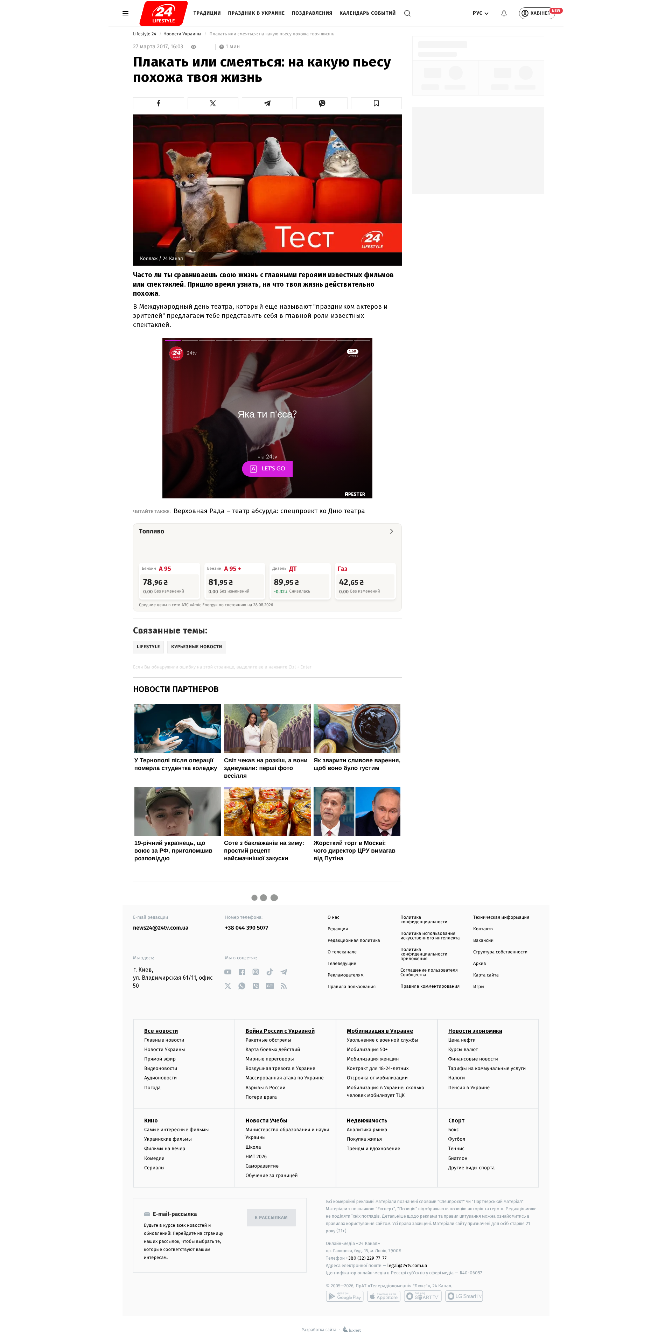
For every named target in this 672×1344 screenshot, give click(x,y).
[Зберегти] (376, 103)
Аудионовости (160, 1078)
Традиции (207, 13)
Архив (479, 963)
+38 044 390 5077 (246, 928)
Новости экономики (475, 1031)
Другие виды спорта (471, 1168)
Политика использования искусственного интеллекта (430, 935)
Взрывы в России (266, 1088)
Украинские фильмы (168, 1139)
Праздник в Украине (256, 13)
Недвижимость (367, 1120)
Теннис (456, 1149)
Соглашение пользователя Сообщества (429, 972)
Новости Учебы (266, 1120)
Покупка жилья (364, 1139)
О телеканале (342, 952)
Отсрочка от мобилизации (377, 1078)
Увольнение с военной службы (382, 1040)
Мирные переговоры (270, 1059)
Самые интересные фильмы (176, 1130)
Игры (478, 987)
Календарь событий (368, 13)
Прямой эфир (160, 1059)
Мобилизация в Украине (380, 1031)
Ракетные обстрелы (268, 1040)
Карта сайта (486, 975)
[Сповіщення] (504, 13)
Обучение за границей (272, 1175)
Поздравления (312, 13)
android (345, 1296)
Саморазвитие (262, 1166)
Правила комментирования (430, 986)
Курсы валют (463, 1049)
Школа (253, 1147)
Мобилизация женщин (373, 1059)
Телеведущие (342, 963)
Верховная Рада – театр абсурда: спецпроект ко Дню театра (269, 511)
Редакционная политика (354, 940)
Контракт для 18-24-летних (378, 1068)
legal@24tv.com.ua (407, 1265)
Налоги (456, 1078)
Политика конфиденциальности (423, 919)
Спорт (456, 1120)
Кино (151, 1120)
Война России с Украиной (280, 1031)
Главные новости (164, 1040)
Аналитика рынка (367, 1130)
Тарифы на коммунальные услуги (487, 1068)
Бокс (453, 1130)
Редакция (338, 929)
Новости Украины (183, 34)
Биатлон (458, 1158)
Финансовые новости (473, 1059)
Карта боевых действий (273, 1049)
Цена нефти (462, 1040)
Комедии (154, 1158)
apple (383, 1296)
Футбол (456, 1139)
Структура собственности (500, 952)
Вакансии (483, 940)
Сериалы (154, 1168)
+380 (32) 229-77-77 (366, 1258)
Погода (152, 1088)
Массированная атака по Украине (285, 1078)
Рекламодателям (346, 975)
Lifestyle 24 (145, 34)
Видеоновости (160, 1068)
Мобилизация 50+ (367, 1049)
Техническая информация (501, 917)
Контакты (483, 929)
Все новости (161, 1031)
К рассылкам (271, 1217)
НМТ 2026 (256, 1157)
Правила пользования (352, 987)
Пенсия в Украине (469, 1088)
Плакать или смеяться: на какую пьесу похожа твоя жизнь (271, 34)
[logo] (163, 13)
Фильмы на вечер (164, 1149)
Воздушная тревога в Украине (280, 1068)
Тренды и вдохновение (373, 1149)
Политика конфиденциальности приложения (423, 954)
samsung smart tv (464, 1296)
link (228, 972)
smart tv (423, 1296)
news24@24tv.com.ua (161, 928)
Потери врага (261, 1097)
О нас (333, 917)
